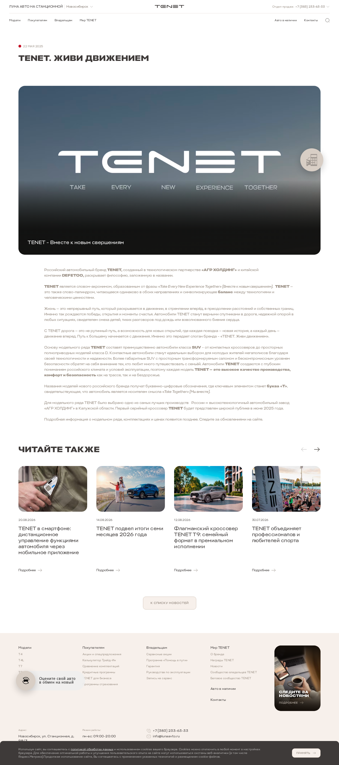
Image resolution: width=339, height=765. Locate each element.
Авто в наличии (286, 20)
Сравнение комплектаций (101, 666)
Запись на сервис (159, 678)
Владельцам (63, 20)
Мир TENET (88, 20)
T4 (20, 654)
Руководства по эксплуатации (168, 672)
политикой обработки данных (92, 749)
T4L (21, 660)
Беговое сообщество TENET (231, 678)
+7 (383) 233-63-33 (170, 731)
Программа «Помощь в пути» (167, 660)
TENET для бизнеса (97, 678)
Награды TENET (222, 660)
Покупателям (37, 20)
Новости (217, 666)
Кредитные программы (99, 672)
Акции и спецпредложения (102, 654)
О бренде (217, 654)
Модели (15, 20)
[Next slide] (317, 449)
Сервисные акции (159, 654)
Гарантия (153, 666)
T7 (20, 666)
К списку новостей (170, 603)
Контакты (311, 20)
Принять (303, 753)
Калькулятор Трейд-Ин (99, 660)
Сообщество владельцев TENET (234, 672)
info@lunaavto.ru (166, 736)
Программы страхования (100, 684)
